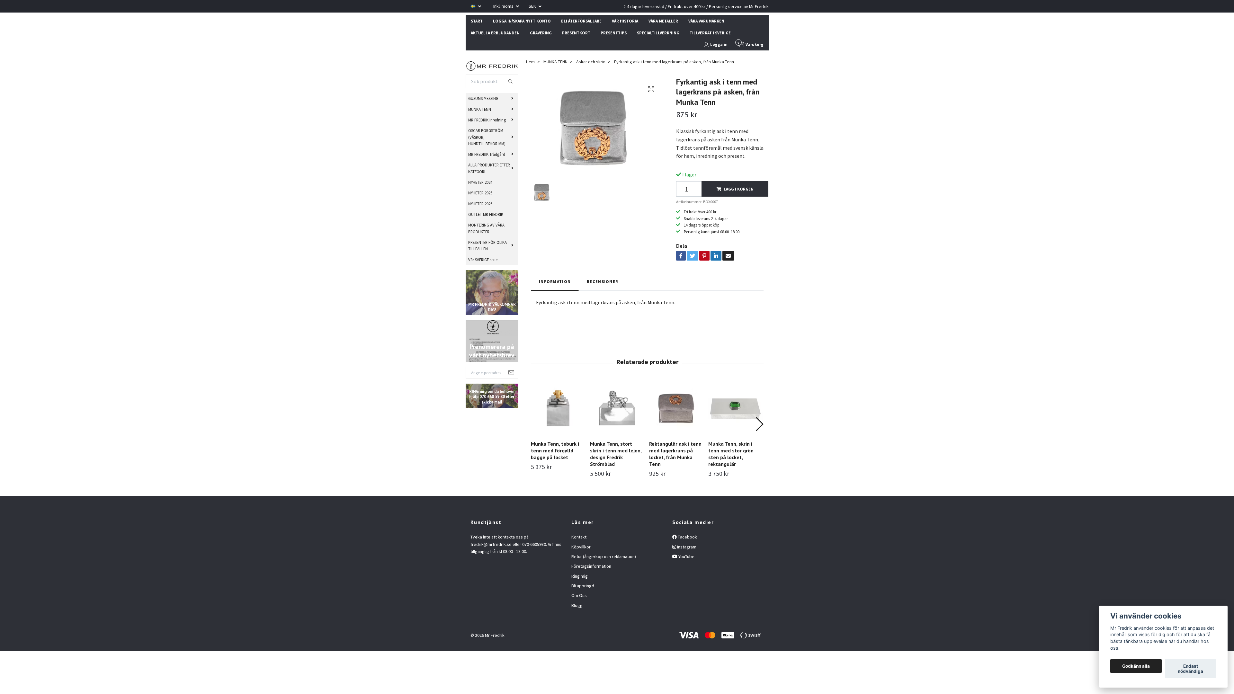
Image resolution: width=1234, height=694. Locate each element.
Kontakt (578, 537)
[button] (759, 424)
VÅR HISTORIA (625, 20)
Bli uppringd (582, 586)
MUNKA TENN (479, 109)
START (477, 20)
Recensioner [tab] (602, 281)
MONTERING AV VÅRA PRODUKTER (486, 228)
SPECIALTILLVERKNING (658, 32)
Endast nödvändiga (1190, 668)
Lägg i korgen (739, 188)
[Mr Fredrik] (492, 65)
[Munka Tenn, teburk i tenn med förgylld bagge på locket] (558, 408)
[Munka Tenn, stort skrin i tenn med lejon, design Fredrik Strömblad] (617, 408)
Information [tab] (555, 281)
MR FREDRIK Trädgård (486, 154)
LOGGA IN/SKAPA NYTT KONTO (522, 20)
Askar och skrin (590, 62)
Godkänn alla (1136, 666)
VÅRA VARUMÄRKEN (706, 20)
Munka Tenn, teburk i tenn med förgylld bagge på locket (555, 450)
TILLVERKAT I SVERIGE (710, 32)
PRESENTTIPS (614, 32)
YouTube (685, 556)
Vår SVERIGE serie (482, 259)
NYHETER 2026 (480, 203)
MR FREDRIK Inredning (487, 119)
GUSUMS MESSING (483, 98)
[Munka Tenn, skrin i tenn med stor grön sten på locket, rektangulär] (735, 408)
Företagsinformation (591, 566)
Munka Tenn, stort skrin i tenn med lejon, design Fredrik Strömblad (615, 453)
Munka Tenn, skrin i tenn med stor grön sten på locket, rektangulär (731, 453)
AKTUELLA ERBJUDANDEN (495, 32)
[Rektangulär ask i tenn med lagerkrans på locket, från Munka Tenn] (676, 408)
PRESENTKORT (576, 32)
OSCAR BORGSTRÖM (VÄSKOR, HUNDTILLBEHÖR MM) (486, 137)
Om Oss (579, 595)
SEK (533, 6)
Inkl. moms (503, 6)
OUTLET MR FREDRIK (485, 214)
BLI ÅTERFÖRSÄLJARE (581, 20)
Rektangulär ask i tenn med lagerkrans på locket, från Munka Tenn (675, 453)
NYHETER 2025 (480, 192)
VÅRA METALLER (663, 20)
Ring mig (579, 576)
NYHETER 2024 (480, 182)
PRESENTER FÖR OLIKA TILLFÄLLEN (487, 245)
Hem (530, 62)
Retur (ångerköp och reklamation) (603, 556)
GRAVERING (541, 32)
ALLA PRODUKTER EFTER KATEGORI (489, 168)
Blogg (577, 605)
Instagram (686, 547)
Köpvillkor (581, 547)
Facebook (687, 537)
